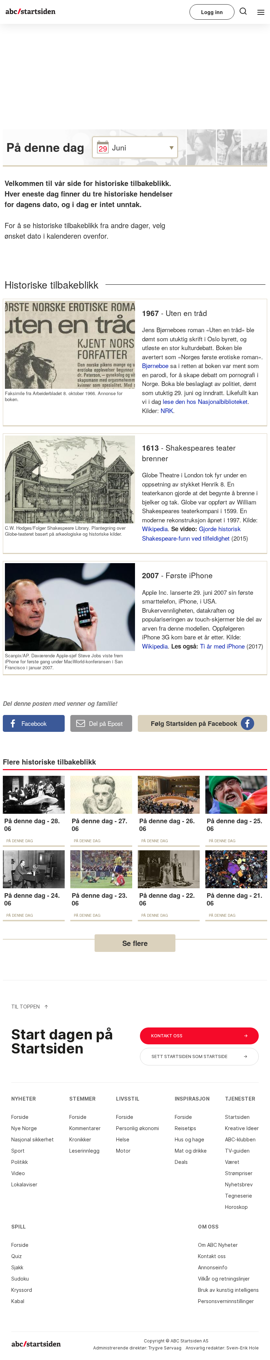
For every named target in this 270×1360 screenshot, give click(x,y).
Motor (123, 1151)
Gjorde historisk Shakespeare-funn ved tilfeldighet (191, 533)
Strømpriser (238, 1173)
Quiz (16, 1256)
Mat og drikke (191, 1151)
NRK (167, 410)
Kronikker (80, 1139)
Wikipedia (155, 528)
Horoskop (236, 1207)
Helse (122, 1139)
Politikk (19, 1162)
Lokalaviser (24, 1184)
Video (18, 1173)
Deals (181, 1162)
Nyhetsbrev (239, 1184)
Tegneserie (238, 1196)
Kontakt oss (212, 1256)
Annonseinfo (212, 1267)
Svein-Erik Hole (242, 1348)
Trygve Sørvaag (164, 1348)
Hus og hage (190, 1139)
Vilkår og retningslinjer (224, 1279)
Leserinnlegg (84, 1151)
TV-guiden (237, 1151)
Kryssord (21, 1290)
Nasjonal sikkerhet (32, 1139)
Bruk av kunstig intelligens (228, 1290)
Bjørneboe (155, 365)
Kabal (17, 1301)
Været (232, 1162)
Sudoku (20, 1279)
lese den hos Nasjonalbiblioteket (205, 401)
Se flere (135, 943)
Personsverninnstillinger (226, 1301)
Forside (19, 1117)
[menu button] (243, 10)
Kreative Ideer (242, 1128)
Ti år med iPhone (222, 646)
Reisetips (186, 1128)
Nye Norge (24, 1128)
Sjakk (17, 1267)
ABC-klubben (240, 1139)
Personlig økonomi (137, 1128)
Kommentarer (85, 1128)
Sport (18, 1151)
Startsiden (237, 1117)
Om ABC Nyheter (218, 1245)
